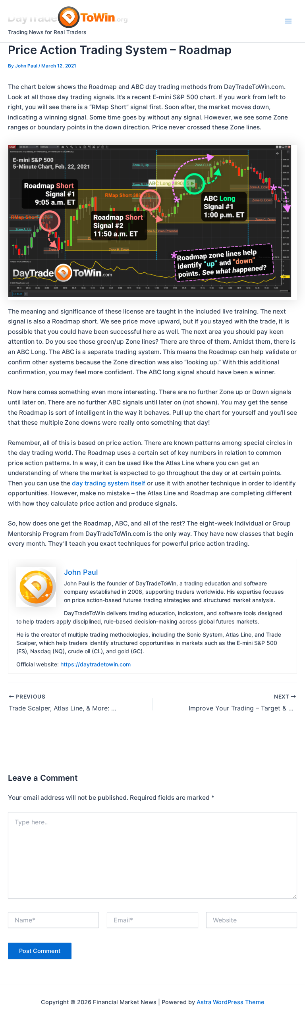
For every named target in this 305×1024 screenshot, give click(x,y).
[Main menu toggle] (288, 21)
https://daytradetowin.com (95, 664)
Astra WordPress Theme (230, 1002)
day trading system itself (108, 483)
